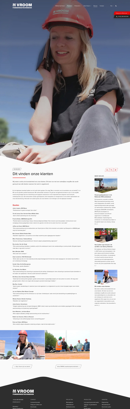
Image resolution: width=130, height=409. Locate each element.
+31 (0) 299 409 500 (123, 16)
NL (111, 6)
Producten (77, 6)
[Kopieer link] (115, 170)
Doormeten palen (106, 407)
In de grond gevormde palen (91, 402)
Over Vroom (87, 6)
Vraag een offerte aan (121, 13)
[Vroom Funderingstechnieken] (22, 6)
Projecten (69, 6)
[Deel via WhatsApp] (107, 170)
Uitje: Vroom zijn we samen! (22, 366)
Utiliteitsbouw (69, 404)
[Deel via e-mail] (111, 170)
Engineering (105, 402)
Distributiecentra (70, 407)
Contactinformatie (35, 402)
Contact (102, 6)
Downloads (33, 407)
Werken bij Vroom (60, 6)
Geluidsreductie (106, 404)
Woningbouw (69, 402)
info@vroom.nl (16, 402)
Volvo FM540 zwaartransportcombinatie (67, 366)
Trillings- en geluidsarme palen (90, 405)
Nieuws (95, 6)
